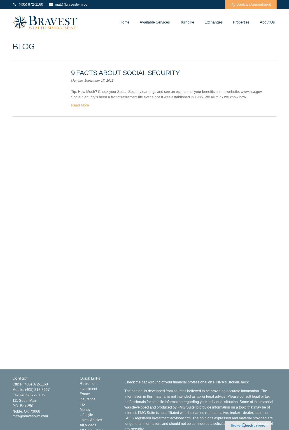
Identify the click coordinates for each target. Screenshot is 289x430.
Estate (85, 394)
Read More (80, 105)
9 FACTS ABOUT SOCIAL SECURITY (125, 72)
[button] (124, 22)
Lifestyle (86, 415)
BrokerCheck (238, 382)
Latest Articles (91, 420)
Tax (82, 404)
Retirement (88, 383)
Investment (88, 389)
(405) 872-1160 (31, 4)
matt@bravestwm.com (72, 4)
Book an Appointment (253, 4)
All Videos (88, 425)
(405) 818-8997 (37, 390)
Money (85, 409)
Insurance (88, 399)
